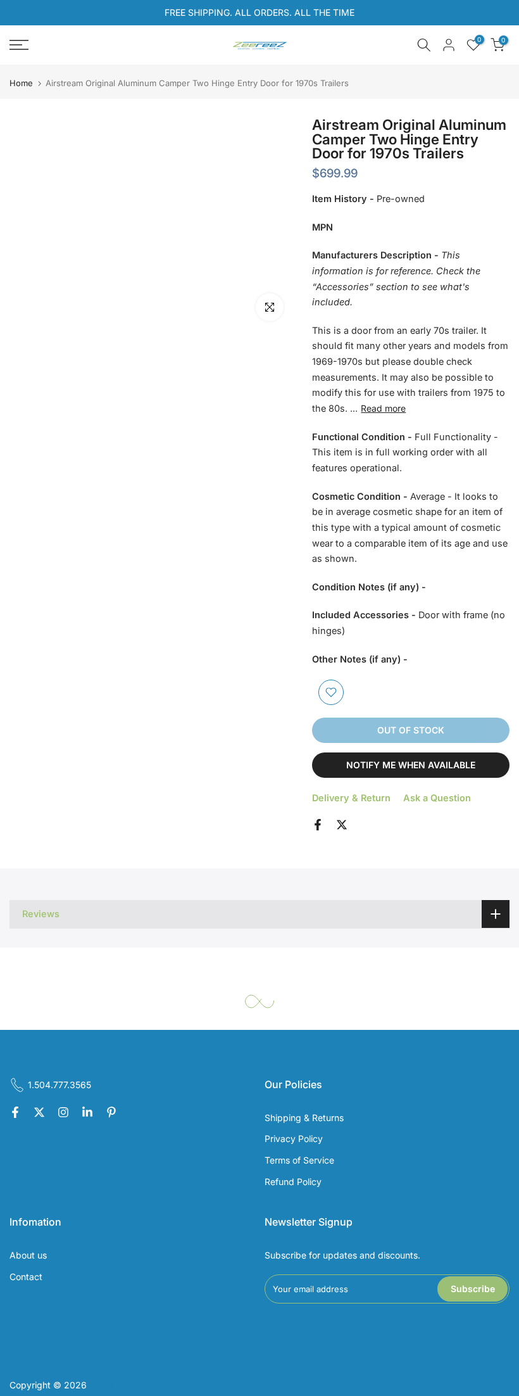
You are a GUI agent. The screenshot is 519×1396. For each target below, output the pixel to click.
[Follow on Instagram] (63, 1112)
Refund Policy (293, 1181)
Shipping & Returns (304, 1117)
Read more (383, 408)
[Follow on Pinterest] (111, 1112)
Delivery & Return (351, 797)
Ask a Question (437, 797)
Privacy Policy (294, 1138)
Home (21, 83)
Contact (25, 1276)
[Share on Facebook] (317, 824)
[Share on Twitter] (341, 824)
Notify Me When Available (410, 764)
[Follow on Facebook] (15, 1112)
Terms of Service (299, 1160)
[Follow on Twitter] (39, 1112)
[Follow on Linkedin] (87, 1112)
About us (28, 1255)
